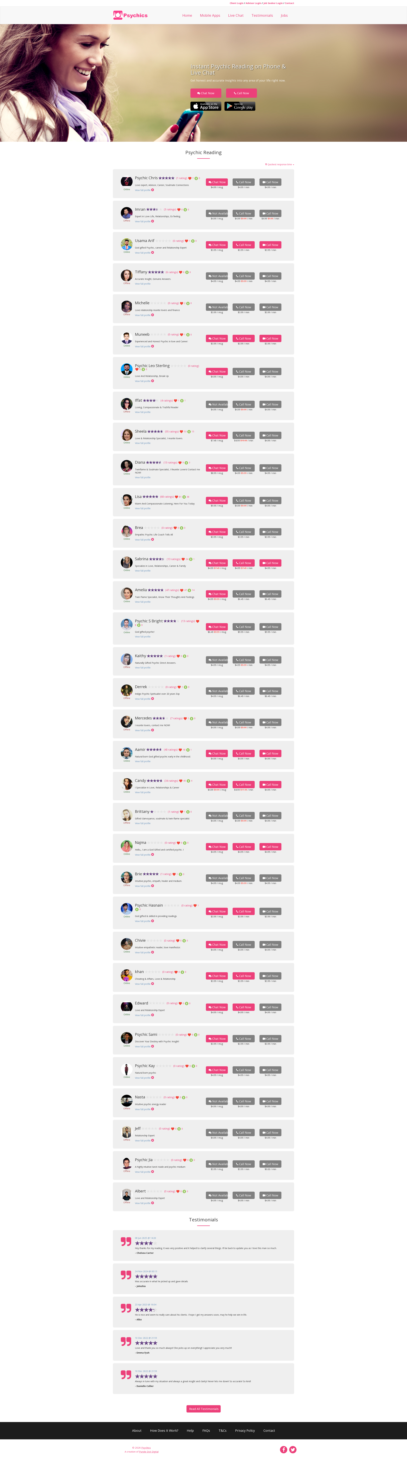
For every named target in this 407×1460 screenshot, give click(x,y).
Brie (138, 873)
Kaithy (140, 655)
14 (192, 590)
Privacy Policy (245, 1430)
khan (139, 971)
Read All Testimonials (204, 1409)
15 (192, 431)
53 (185, 431)
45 (184, 780)
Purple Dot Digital (149, 1451)
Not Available (219, 213)
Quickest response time (280, 164)
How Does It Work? (164, 1430)
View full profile (143, 190)
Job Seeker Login (273, 3)
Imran (140, 209)
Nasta (140, 1096)
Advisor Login (253, 3)
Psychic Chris (146, 177)
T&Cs (223, 1430)
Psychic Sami (146, 1034)
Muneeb (142, 334)
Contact (289, 3)
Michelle (142, 302)
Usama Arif (144, 240)
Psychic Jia (144, 1159)
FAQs (206, 1430)
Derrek (141, 686)
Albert (140, 1191)
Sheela (141, 431)
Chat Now (207, 93)
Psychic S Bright (149, 620)
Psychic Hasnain (149, 905)
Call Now (242, 93)
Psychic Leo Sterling (152, 365)
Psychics (146, 1447)
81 (180, 496)
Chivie (140, 940)
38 (187, 496)
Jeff (138, 1128)
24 (187, 559)
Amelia (141, 589)
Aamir (140, 749)
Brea (139, 527)
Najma (140, 842)
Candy (140, 780)
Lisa (138, 496)
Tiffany (141, 271)
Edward (141, 1003)
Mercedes (143, 718)
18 (184, 749)
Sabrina (141, 558)
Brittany (142, 811)
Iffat (138, 400)
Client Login (236, 3)
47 (185, 590)
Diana (140, 462)
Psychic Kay (145, 1065)
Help (190, 1430)
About (136, 1430)
